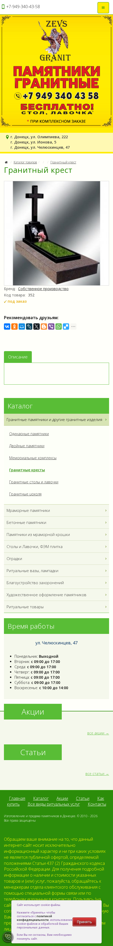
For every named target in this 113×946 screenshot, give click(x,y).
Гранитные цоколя (25, 493)
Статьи (82, 798)
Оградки (14, 558)
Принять (84, 921)
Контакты (97, 804)
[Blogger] (44, 326)
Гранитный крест (63, 162)
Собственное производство (43, 288)
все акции (95, 733)
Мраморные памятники (28, 510)
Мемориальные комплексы (32, 457)
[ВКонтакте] (7, 326)
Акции (62, 798)
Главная (17, 798)
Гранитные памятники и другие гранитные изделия (54, 419)
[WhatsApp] (58, 326)
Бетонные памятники (26, 522)
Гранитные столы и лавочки (33, 481)
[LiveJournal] (29, 326)
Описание (18, 357)
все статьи (94, 773)
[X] (36, 326)
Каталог (41, 798)
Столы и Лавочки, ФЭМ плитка (35, 546)
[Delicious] (66, 326)
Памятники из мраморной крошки (38, 534)
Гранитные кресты (27, 469)
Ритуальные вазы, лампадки (32, 570)
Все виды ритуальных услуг (54, 804)
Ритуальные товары (25, 606)
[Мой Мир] (22, 326)
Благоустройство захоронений (35, 582)
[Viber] (51, 326)
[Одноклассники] (14, 326)
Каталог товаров (25, 162)
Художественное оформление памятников (46, 594)
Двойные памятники (26, 445)
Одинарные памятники (29, 433)
